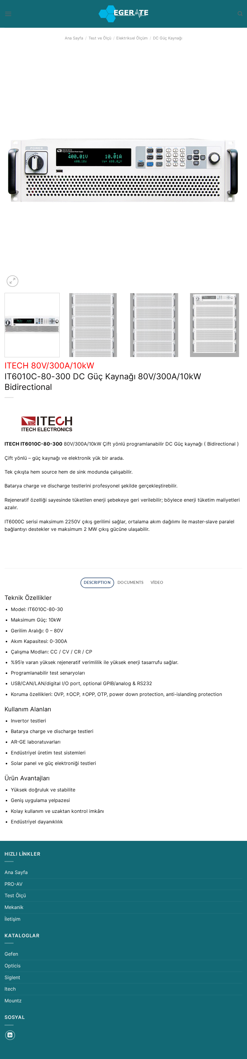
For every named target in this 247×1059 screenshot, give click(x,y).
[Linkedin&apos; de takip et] (10, 1035)
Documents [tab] (130, 582)
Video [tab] (157, 582)
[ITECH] (47, 424)
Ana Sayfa (74, 38)
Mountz (13, 1001)
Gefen (11, 954)
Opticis (12, 966)
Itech (10, 989)
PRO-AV (14, 884)
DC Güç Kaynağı (167, 38)
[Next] (230, 169)
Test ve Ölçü (100, 38)
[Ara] (240, 14)
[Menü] (8, 13)
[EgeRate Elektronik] (123, 13)
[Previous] (16, 169)
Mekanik (14, 907)
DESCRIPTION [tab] (97, 582)
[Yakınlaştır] (12, 281)
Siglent (12, 977)
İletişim (12, 919)
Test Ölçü (15, 895)
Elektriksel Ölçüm (132, 38)
